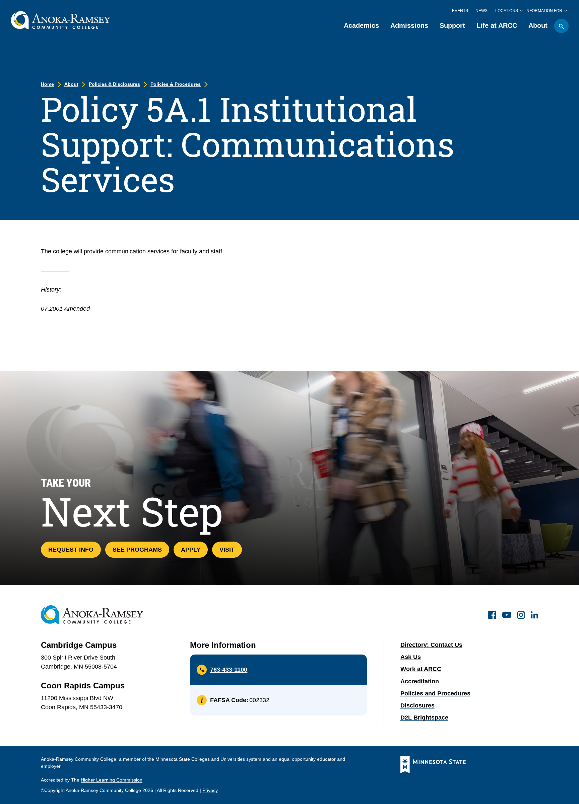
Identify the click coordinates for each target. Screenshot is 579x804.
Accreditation (419, 681)
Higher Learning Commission (111, 780)
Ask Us (410, 657)
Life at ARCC (496, 25)
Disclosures (417, 705)
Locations (506, 10)
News (481, 10)
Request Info (70, 549)
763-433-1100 (228, 669)
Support (452, 25)
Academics (361, 25)
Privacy (210, 790)
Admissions (409, 25)
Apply (190, 549)
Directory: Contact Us (431, 644)
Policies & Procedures (175, 84)
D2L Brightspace (424, 717)
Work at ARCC (420, 669)
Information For (543, 10)
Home (47, 84)
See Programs (137, 549)
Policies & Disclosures (114, 84)
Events (460, 10)
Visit (227, 549)
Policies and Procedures (435, 693)
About (538, 25)
